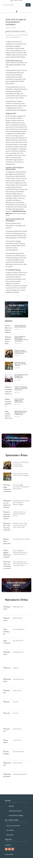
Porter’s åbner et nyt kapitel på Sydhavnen (20, 326)
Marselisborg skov (18, 679)
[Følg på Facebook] (6, 849)
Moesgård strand (18, 652)
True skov (16, 713)
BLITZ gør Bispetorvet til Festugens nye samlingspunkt (21, 376)
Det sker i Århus (16, 305)
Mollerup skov (17, 690)
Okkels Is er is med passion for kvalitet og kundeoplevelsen (20, 352)
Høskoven (16, 668)
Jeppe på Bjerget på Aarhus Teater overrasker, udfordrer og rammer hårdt (21, 339)
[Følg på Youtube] (12, 849)
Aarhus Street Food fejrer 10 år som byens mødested (20, 364)
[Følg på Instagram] (9, 849)
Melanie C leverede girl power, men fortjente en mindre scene (21, 388)
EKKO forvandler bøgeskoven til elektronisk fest (19, 400)
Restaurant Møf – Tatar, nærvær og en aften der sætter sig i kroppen (20, 525)
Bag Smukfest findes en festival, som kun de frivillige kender (20, 412)
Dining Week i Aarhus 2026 (21, 539)
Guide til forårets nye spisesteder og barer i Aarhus (19, 514)
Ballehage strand (18, 607)
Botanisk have (17, 729)
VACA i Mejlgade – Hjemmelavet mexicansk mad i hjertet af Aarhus (20, 552)
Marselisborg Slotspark (20, 774)
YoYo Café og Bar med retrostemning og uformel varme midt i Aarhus (20, 563)
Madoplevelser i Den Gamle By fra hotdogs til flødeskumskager (21, 502)
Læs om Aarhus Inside (13, 825)
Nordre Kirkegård (18, 751)
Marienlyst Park (18, 763)
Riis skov (15, 702)
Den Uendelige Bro (19, 629)
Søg (28, 5)
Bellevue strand (17, 618)
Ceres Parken (17, 740)
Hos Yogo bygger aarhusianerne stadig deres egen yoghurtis (21, 486)
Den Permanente (18, 641)
